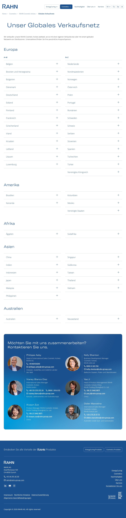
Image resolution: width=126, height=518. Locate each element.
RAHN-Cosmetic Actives (27, 14)
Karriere (119, 483)
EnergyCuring (117, 470)
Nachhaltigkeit (116, 477)
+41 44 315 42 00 (12, 476)
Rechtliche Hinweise (22, 495)
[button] (108, 6)
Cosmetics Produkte (113, 450)
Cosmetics (13, 14)
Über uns (118, 480)
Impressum (8, 495)
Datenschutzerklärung (40, 495)
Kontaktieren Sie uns (114, 486)
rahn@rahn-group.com (15, 480)
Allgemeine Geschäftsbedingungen (17, 498)
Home (4, 14)
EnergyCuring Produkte (93, 450)
